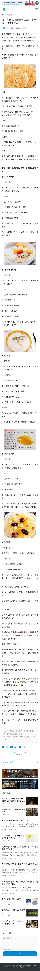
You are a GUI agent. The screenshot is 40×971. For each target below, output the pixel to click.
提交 (20, 954)
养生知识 (25, 28)
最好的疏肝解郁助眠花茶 (11, 899)
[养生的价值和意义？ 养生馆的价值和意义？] (32, 924)
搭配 (6, 747)
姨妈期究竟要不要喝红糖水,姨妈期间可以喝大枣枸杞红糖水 (20, 848)
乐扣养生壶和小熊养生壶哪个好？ (13, 810)
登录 (4, 950)
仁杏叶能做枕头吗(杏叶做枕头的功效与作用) (13, 836)
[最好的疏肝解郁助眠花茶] (32, 901)
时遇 (3, 28)
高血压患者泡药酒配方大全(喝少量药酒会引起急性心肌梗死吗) (20, 882)
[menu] (36, 9)
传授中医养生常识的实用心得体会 (15, 820)
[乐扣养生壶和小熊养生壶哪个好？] (32, 812)
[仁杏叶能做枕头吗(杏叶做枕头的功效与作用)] (32, 838)
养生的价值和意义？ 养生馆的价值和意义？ (13, 922)
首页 (3, 15)
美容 (15, 747)
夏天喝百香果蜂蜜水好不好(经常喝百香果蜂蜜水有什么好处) (13, 799)
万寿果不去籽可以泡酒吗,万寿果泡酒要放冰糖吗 (20, 865)
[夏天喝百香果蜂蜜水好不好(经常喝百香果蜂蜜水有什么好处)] (32, 801)
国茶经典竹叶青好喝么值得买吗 (13, 911)
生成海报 (8, 762)
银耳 (23, 747)
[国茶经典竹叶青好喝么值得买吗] (32, 912)
